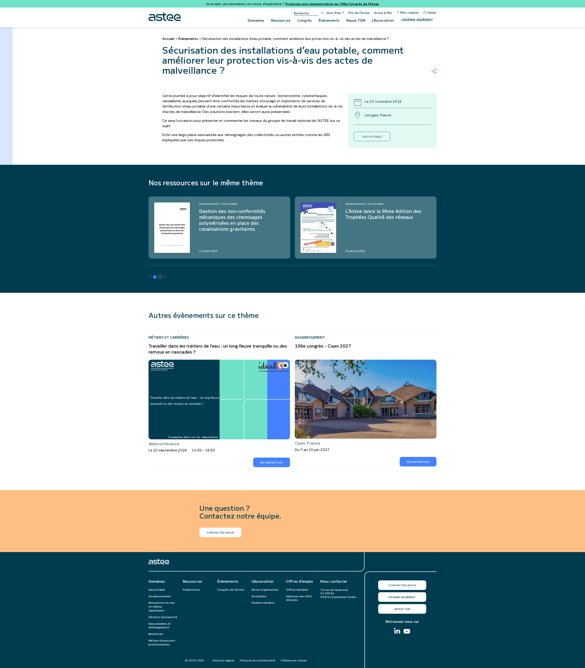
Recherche (156, 634)
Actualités (259, 596)
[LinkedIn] (397, 631)
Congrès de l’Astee (230, 589)
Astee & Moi (383, 12)
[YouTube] (407, 632)
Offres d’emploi (299, 581)
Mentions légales (223, 660)
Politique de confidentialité (257, 660)
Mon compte (409, 12)
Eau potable (372, 136)
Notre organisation (265, 589)
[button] (155, 277)
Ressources (280, 20)
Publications (191, 589)
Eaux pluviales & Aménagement (159, 625)
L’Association (383, 20)
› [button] (150, 276)
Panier (431, 12)
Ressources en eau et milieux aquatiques (162, 606)
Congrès (304, 20)
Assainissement (160, 596)
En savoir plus (271, 462)
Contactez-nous (402, 585)
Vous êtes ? (335, 12)
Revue (355, 20)
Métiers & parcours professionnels (162, 642)
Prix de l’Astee (359, 12)
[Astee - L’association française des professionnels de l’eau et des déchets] (165, 17)
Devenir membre (263, 602)
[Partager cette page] (434, 71)
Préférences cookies (294, 660)
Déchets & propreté (163, 617)
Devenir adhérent (402, 597)
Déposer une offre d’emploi (299, 598)
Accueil (168, 39)
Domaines (256, 20)
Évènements (329, 20)
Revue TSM (402, 609)
